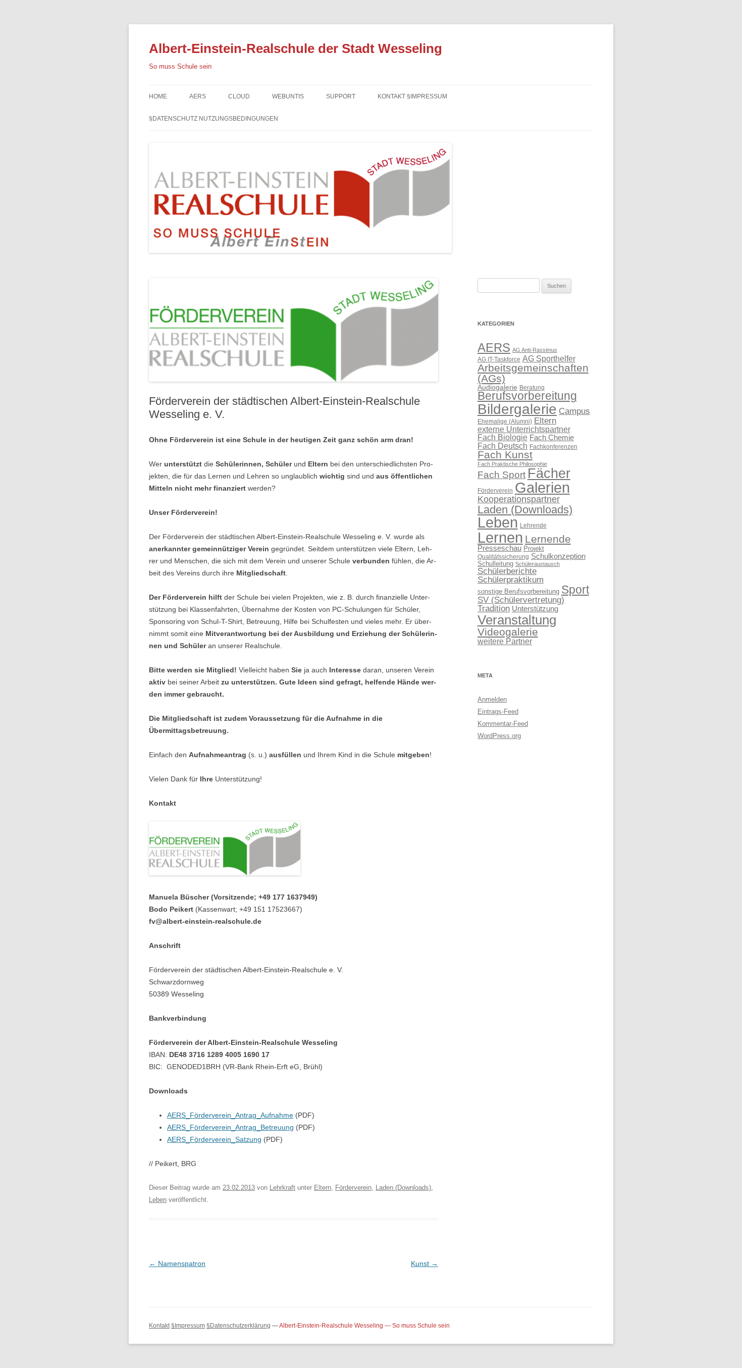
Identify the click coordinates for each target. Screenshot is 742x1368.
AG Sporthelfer (548, 358)
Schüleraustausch (537, 564)
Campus (574, 411)
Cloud (239, 96)
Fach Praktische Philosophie (512, 464)
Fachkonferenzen (553, 446)
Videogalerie (508, 632)
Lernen (500, 537)
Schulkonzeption (558, 556)
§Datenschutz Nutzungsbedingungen (213, 118)
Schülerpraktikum (511, 579)
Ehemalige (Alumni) (505, 421)
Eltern (322, 1187)
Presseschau (499, 548)
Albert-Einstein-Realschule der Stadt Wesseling (295, 48)
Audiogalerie (497, 387)
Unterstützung (535, 608)
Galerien (542, 488)
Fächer (548, 473)
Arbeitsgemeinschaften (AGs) (533, 373)
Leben (158, 1199)
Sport (575, 589)
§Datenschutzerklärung (238, 1325)
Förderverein (353, 1187)
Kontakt (159, 1325)
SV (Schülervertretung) (521, 600)
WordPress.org (499, 736)
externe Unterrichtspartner (524, 429)
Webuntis (288, 96)
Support (340, 96)
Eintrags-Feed (498, 711)
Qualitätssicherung (503, 556)
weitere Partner (505, 641)
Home (158, 96)
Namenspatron (177, 1263)
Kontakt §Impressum (412, 96)
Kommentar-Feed (503, 723)
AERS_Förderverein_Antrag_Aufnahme (230, 1115)
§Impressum (188, 1325)
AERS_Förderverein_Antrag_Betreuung (230, 1127)
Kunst (424, 1263)
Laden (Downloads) (403, 1187)
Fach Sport (501, 474)
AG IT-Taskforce (499, 359)
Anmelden (492, 699)
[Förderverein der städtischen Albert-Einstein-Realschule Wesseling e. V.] (293, 391)
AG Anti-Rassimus (534, 350)
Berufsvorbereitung (527, 396)
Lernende (548, 539)
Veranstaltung (517, 619)
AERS (197, 96)
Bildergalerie (517, 409)
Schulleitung (495, 563)
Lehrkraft (282, 1187)
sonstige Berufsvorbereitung (518, 591)
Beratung (532, 387)
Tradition (494, 608)
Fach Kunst (505, 454)
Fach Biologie (502, 437)
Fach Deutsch (502, 445)
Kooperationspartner (519, 499)
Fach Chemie (551, 437)
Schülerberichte (507, 571)
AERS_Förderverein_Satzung (214, 1139)
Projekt (533, 548)
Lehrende (533, 525)
